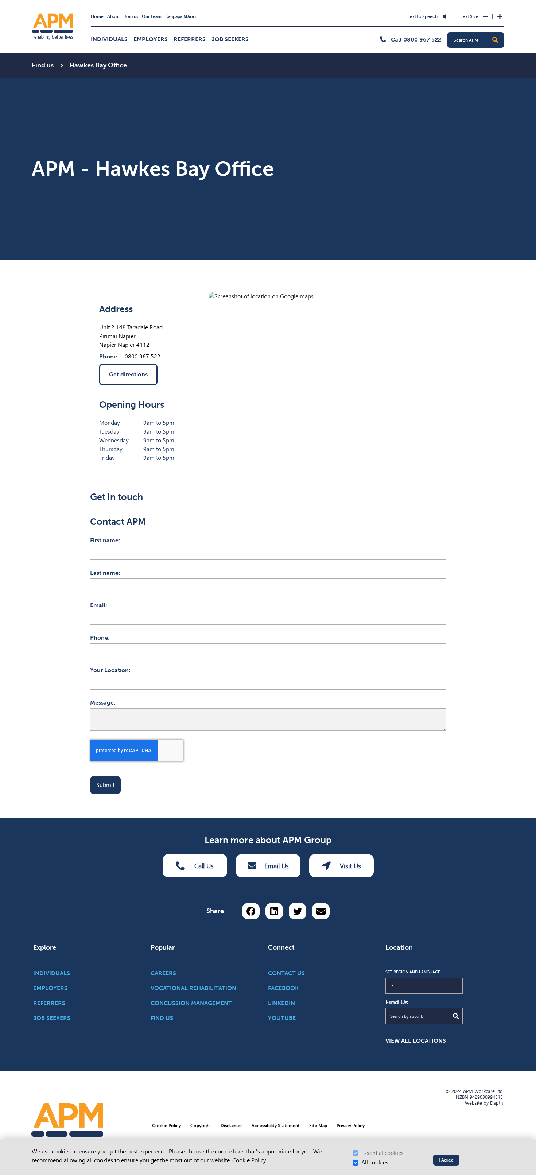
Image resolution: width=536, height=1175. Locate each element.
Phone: (109, 356)
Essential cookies (382, 1152)
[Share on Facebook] (251, 911)
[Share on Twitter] (297, 911)
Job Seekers (230, 39)
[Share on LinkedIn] (274, 911)
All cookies (374, 1162)
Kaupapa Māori (180, 16)
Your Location (109, 670)
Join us (131, 16)
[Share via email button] (321, 911)
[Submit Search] (456, 1016)
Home (97, 16)
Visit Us (350, 866)
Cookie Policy (249, 1160)
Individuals (109, 39)
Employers (150, 39)
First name (104, 540)
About (113, 16)
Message (102, 702)
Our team (152, 16)
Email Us (276, 866)
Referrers (190, 39)
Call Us (204, 866)
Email (97, 605)
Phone (99, 637)
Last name (104, 572)
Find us (43, 65)
